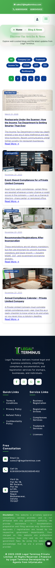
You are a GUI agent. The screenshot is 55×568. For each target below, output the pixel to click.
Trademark (40, 60)
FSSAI (26, 65)
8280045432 (36, 9)
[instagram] (24, 382)
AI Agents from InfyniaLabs (31, 560)
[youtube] (38, 382)
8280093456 (21, 9)
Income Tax (13, 65)
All (11, 60)
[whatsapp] (31, 382)
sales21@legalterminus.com (28, 4)
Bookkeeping (27, 71)
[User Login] (37, 19)
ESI (45, 65)
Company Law (24, 60)
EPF (36, 65)
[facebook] (16, 382)
